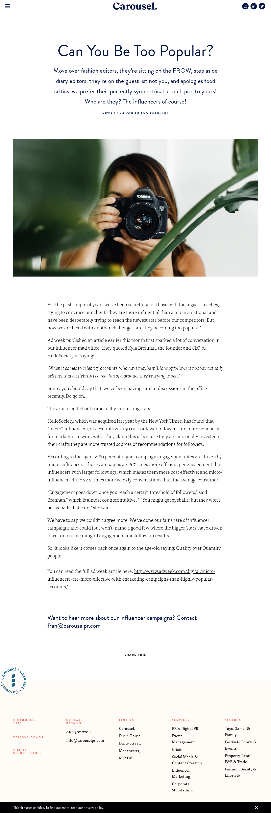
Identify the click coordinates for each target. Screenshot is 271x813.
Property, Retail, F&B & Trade (239, 758)
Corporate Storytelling (182, 787)
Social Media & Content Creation (187, 759)
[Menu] (7, 6)
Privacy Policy (28, 737)
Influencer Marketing (181, 773)
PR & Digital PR (185, 728)
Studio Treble (27, 753)
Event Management (183, 738)
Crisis (177, 749)
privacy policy (93, 807)
